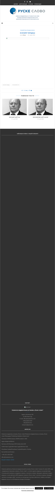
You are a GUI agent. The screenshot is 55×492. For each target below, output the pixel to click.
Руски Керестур (15, 84)
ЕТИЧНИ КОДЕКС (37, 4)
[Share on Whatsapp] (27, 90)
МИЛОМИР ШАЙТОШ (14, 117)
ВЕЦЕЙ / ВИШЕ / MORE (8, 459)
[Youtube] (30, 2)
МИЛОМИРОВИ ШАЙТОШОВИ (40, 117)
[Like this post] (22, 90)
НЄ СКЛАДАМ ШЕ (49, 488)
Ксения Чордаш (6, 84)
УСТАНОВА (30, 4)
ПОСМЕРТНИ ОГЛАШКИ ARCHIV (27, 30)
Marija (24, 35)
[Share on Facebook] (24, 90)
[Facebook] (24, 2)
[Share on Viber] (29, 90)
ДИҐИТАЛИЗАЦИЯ (23, 4)
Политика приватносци (27, 490)
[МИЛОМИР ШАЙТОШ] (14, 107)
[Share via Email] (31, 90)
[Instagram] (27, 2)
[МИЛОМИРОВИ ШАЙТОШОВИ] (40, 107)
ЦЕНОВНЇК (16, 4)
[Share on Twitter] (26, 90)
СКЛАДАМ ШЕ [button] (39, 488)
